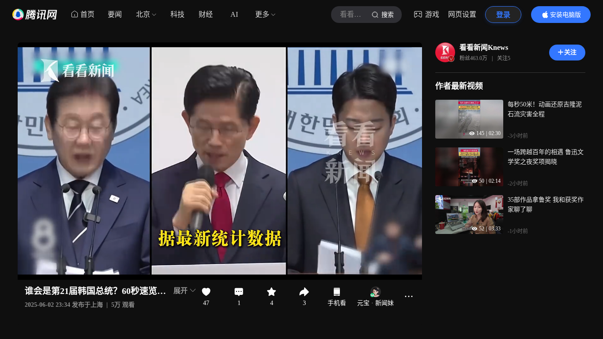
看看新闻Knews (484, 47)
